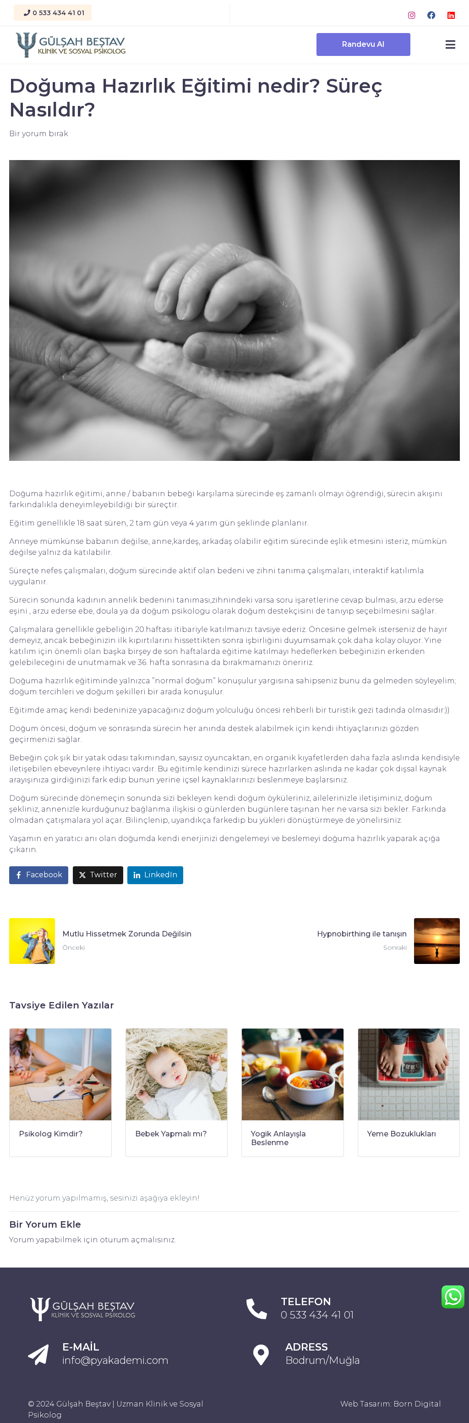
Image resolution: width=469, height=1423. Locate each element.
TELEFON (306, 1302)
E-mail (80, 1347)
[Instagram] (412, 15)
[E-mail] (38, 1355)
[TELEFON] (256, 1309)
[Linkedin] (451, 15)
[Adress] (261, 1355)
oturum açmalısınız (137, 1239)
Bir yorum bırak (38, 133)
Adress (306, 1347)
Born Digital (417, 1404)
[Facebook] (431, 15)
